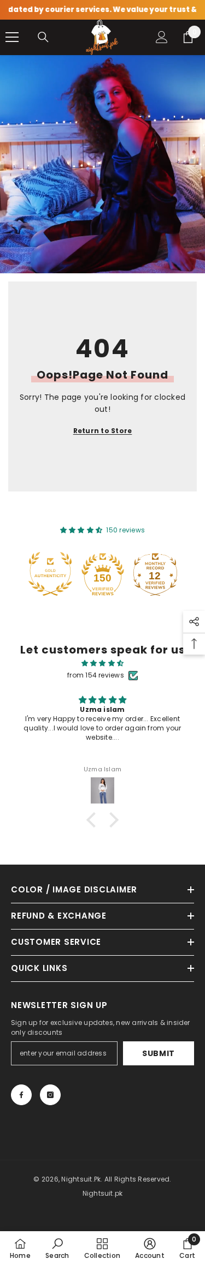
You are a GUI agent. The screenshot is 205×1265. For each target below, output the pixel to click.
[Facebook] (21, 1094)
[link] (57, 1248)
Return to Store (102, 430)
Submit (158, 1053)
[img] (102, 663)
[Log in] (162, 37)
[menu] (12, 37)
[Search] (43, 37)
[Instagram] (50, 1094)
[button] (94, 820)
